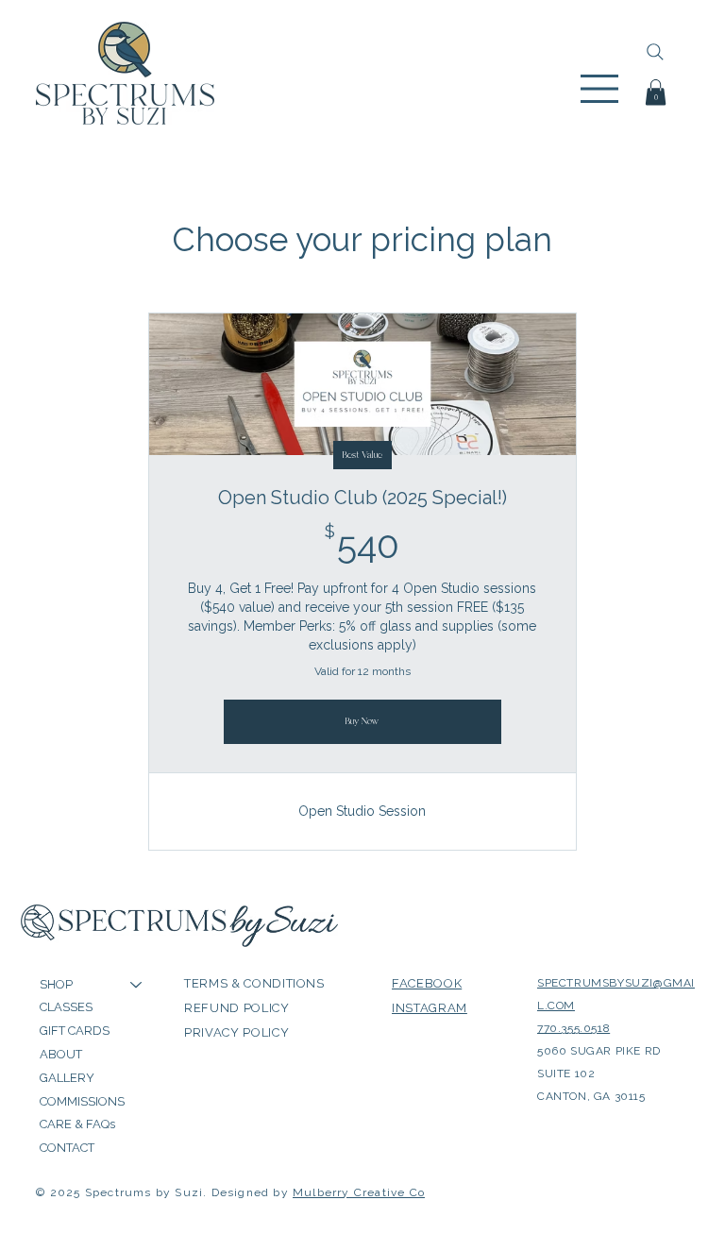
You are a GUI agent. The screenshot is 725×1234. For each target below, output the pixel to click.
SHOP (56, 984)
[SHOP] (136, 985)
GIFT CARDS (75, 1030)
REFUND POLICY (236, 1008)
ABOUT (61, 1054)
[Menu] (601, 89)
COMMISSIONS (82, 1101)
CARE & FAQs (77, 1124)
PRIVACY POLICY (236, 1032)
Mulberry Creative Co (359, 1192)
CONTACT (67, 1148)
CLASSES (66, 1007)
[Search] (655, 52)
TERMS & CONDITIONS (254, 983)
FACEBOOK (427, 983)
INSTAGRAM (429, 1008)
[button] (655, 92)
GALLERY (67, 1078)
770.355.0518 (573, 1028)
